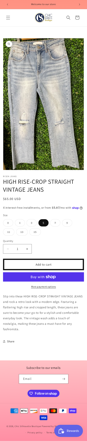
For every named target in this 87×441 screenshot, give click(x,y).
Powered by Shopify (52, 426)
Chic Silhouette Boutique (28, 426)
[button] (8, 17)
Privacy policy (35, 432)
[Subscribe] (63, 379)
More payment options (43, 286)
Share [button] (11, 341)
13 (24, 233)
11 (10, 233)
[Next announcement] (79, 4)
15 (37, 233)
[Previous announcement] (7, 4)
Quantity (8, 241)
